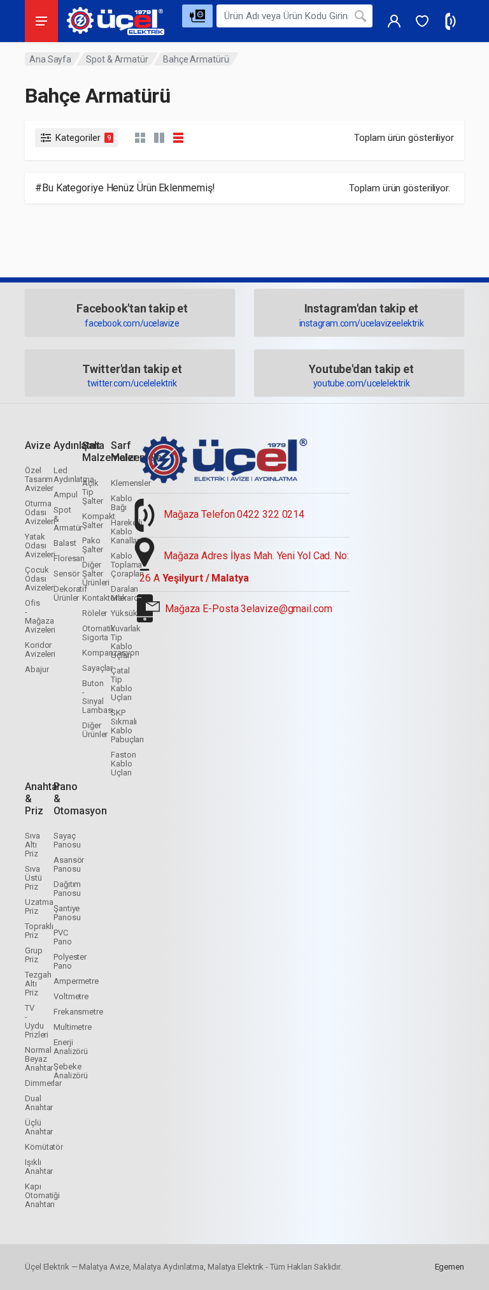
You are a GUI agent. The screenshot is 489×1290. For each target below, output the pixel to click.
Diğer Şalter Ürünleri (96, 573)
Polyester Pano (70, 961)
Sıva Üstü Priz (33, 877)
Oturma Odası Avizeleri (40, 512)
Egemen (449, 1267)
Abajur (36, 669)
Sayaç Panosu (66, 840)
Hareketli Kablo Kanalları (127, 531)
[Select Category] (197, 15)
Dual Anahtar (39, 1103)
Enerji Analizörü (70, 1046)
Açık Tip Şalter (92, 492)
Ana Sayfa (50, 59)
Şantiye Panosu (66, 913)
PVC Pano (62, 937)
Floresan (69, 558)
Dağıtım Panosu (67, 888)
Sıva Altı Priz (32, 844)
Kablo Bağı (121, 503)
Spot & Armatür (117, 59)
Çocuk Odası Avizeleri (40, 578)
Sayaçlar (97, 668)
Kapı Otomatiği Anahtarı (42, 1195)
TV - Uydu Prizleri (36, 1021)
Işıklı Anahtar (39, 1166)
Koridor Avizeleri (40, 649)
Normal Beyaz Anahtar (39, 1059)
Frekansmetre (78, 1011)
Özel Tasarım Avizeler (39, 479)
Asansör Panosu (68, 864)
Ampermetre (76, 981)
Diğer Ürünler (95, 730)
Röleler (94, 613)
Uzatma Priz (39, 906)
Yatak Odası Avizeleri (40, 545)
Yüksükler (128, 613)
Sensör (66, 573)
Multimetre (72, 1027)
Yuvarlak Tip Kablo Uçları (126, 642)
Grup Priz (34, 955)
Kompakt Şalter (98, 520)
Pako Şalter (92, 545)
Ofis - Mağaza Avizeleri (40, 616)
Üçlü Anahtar (39, 1127)
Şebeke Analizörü (70, 1071)
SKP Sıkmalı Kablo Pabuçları (127, 726)
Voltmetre (71, 996)
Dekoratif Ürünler (70, 593)
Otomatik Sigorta (98, 633)
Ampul (65, 494)
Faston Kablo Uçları (123, 763)
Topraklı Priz (39, 930)
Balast (64, 543)
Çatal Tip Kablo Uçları (121, 684)
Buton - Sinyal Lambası (97, 696)
